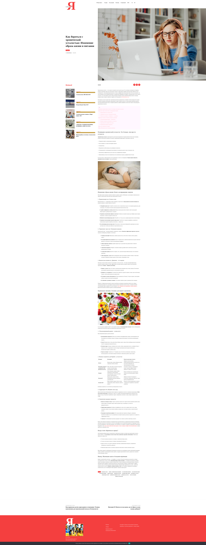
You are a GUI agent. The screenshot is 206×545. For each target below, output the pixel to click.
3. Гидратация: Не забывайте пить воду (107, 122)
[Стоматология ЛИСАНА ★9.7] (70, 93)
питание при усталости (105, 474)
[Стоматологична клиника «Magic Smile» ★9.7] (70, 113)
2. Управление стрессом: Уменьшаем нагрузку (108, 114)
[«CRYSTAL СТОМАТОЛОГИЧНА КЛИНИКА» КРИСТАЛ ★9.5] (70, 124)
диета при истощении (103, 473)
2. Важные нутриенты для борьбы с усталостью (108, 121)
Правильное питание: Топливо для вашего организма (107, 117)
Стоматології (78, 91)
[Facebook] (134, 85)
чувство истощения (133, 474)
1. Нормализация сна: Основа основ (106, 112)
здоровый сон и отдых (117, 473)
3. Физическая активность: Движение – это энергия (109, 115)
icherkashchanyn (69, 52)
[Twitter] (137, 85)
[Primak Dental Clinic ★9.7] (70, 103)
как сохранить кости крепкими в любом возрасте (127, 286)
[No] (204, 543)
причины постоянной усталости (115, 474)
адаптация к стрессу (104, 471)
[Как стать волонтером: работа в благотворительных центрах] (74, 530)
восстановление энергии (136, 471)
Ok (129, 543)
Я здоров (67, 50)
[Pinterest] (139, 85)
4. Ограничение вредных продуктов (106, 124)
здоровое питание (110, 473)
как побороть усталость (135, 473)
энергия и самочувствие (119, 476)
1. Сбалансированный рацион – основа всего (107, 119)
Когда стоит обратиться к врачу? (104, 126)
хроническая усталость (125, 474)
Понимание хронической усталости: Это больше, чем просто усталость (111, 109)
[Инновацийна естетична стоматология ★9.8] (70, 134)
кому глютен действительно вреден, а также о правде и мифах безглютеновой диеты (121, 425)
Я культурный (68, 537)
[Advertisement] (119, 486)
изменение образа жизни (126, 473)
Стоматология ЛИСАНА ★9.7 (83, 94)
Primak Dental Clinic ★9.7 (82, 104)
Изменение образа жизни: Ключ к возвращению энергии (108, 110)
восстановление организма (126, 471)
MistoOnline (113, 530)
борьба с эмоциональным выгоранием (115, 471)
